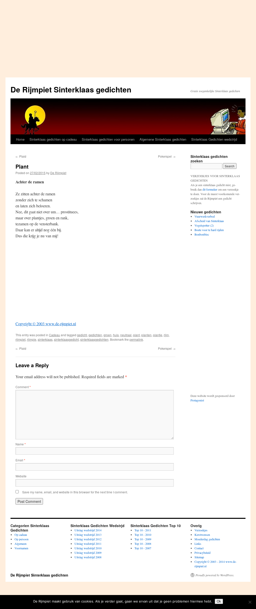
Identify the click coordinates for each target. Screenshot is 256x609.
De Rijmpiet (58, 173)
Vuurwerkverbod (204, 216)
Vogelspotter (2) (204, 225)
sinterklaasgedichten (94, 339)
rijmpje (31, 339)
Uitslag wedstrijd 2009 (88, 553)
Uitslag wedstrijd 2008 (88, 557)
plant (136, 335)
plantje (157, 335)
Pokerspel (167, 156)
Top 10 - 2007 (142, 548)
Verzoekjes (201, 530)
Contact (199, 548)
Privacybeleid (202, 553)
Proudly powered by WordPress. (215, 575)
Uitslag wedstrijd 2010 (88, 548)
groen (108, 335)
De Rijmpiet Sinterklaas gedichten (70, 89)
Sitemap (199, 557)
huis (116, 335)
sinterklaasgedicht (66, 339)
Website (21, 476)
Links (197, 544)
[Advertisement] (128, 37)
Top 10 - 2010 (142, 535)
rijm (166, 335)
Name (21, 444)
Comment (23, 387)
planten (146, 335)
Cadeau (54, 335)
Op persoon (21, 539)
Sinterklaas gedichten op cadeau (53, 139)
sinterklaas (45, 339)
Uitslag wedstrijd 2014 (88, 530)
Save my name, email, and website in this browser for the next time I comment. (75, 492)
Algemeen (20, 544)
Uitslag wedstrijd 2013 (88, 535)
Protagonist (197, 400)
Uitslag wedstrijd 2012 (88, 539)
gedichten (95, 335)
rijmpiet (21, 339)
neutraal (126, 335)
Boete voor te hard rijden (209, 230)
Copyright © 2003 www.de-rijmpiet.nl (46, 323)
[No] (249, 602)
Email (20, 460)
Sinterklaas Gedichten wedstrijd (214, 139)
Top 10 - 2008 (142, 544)
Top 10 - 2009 (142, 539)
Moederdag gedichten (207, 539)
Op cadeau (20, 535)
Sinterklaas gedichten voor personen (108, 139)
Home (20, 139)
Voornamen (21, 548)
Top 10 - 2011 (142, 530)
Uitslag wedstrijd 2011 (88, 544)
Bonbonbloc (201, 234)
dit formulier (209, 189)
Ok (219, 601)
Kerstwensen (202, 535)
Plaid (21, 156)
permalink (136, 339)
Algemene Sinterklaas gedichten (163, 139)
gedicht (82, 335)
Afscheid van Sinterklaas (209, 221)
